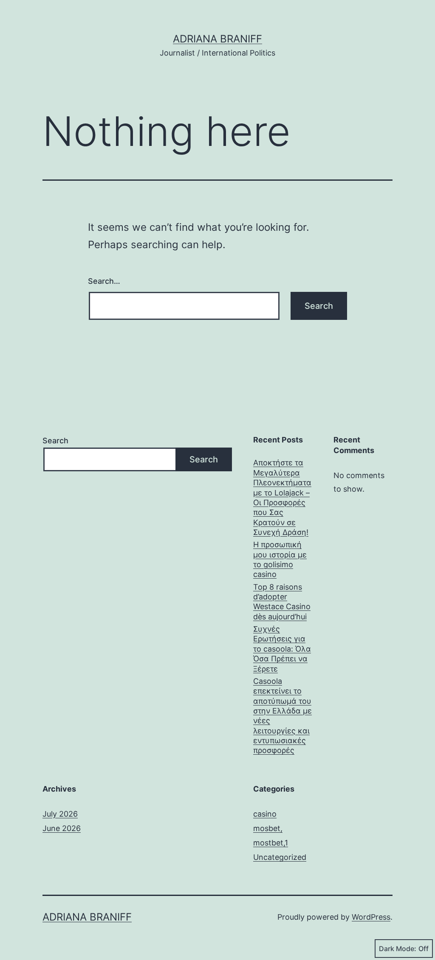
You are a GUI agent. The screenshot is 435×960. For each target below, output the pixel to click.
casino (265, 813)
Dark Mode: (397, 948)
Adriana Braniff (217, 39)
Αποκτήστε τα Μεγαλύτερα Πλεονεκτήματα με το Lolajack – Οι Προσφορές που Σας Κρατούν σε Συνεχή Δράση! (282, 497)
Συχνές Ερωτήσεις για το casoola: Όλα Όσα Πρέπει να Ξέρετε (282, 648)
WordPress (371, 916)
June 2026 (61, 828)
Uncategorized (279, 857)
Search (55, 440)
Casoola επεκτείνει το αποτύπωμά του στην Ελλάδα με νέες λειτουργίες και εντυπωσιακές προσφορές (282, 716)
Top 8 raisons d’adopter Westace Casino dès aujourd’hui (282, 601)
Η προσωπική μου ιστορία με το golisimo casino (280, 559)
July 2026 (60, 813)
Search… (104, 281)
